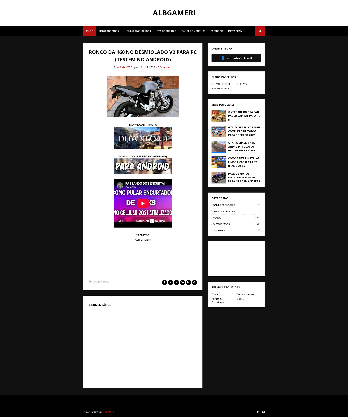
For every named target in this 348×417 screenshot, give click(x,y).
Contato (216, 294)
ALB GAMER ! (124, 67)
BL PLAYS (242, 84)
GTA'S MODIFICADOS (237, 211)
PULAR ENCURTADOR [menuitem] (139, 31)
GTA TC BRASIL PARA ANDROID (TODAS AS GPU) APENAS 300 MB (241, 146)
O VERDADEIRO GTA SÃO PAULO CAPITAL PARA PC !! (244, 115)
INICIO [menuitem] (89, 31)
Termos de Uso (245, 294)
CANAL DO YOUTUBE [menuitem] (193, 31)
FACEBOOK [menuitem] (217, 31)
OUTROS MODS (100, 281)
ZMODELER (237, 230)
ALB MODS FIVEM (221, 84)
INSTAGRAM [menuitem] (235, 31)
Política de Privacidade (218, 300)
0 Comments (165, 67)
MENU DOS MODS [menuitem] (109, 31)
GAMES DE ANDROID (237, 205)
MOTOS (237, 217)
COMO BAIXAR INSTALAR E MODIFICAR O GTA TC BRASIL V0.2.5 (244, 162)
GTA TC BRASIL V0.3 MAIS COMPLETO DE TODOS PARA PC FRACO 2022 (244, 131)
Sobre (240, 298)
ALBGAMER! (174, 13)
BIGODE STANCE (220, 88)
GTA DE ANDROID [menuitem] (166, 31)
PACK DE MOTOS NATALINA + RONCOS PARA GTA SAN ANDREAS (244, 177)
